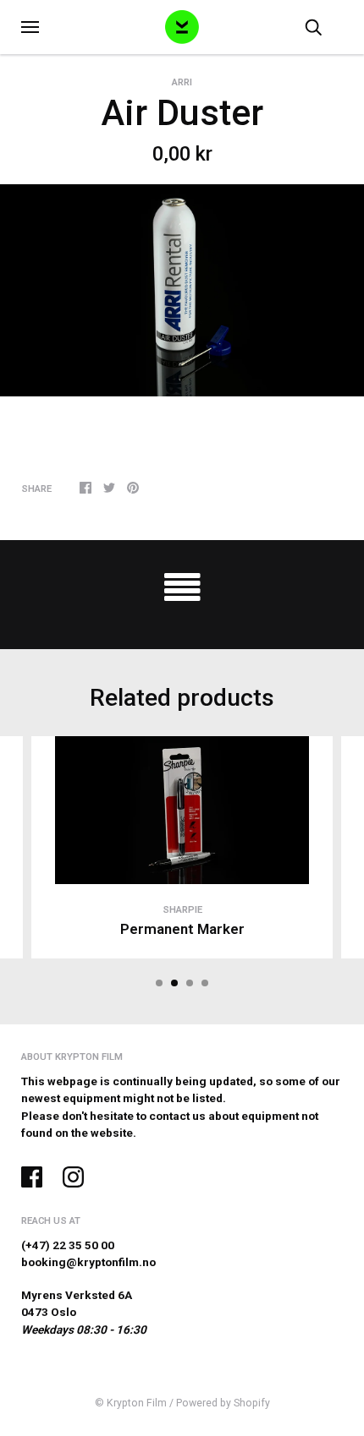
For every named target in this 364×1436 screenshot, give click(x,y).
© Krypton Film (131, 1403)
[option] (182, 290)
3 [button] (189, 983)
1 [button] (159, 983)
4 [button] (204, 983)
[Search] (313, 26)
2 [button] (174, 983)
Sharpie (182, 909)
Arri (182, 82)
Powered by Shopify (223, 1403)
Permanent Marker (182, 928)
